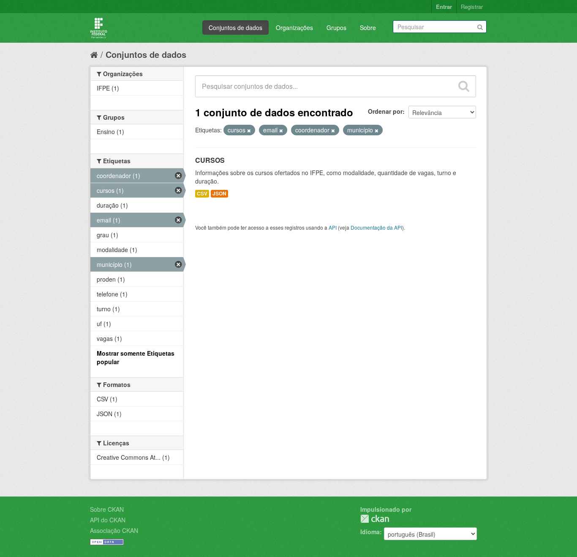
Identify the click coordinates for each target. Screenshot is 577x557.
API (333, 227)
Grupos (336, 27)
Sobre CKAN (107, 509)
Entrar (444, 7)
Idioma (370, 531)
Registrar (472, 7)
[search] (464, 86)
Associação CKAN (114, 530)
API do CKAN (107, 520)
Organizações (294, 27)
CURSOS (210, 160)
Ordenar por (385, 111)
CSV (202, 193)
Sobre (368, 27)
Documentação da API (376, 227)
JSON (219, 193)
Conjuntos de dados (235, 27)
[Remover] (249, 130)
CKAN (374, 518)
